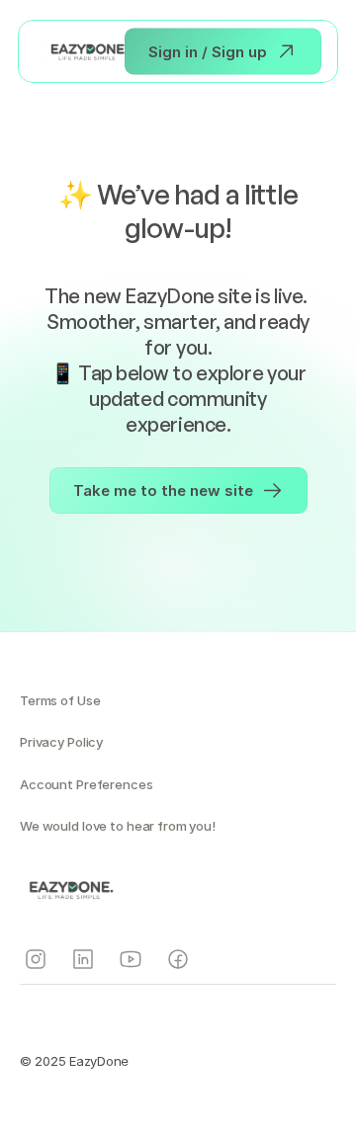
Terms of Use (60, 700)
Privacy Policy (61, 742)
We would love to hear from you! (118, 826)
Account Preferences (86, 784)
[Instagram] (35, 959)
